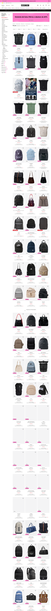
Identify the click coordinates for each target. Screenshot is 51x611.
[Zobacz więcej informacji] (18, 53)
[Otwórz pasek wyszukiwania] (48, 8)
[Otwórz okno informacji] (49, 1)
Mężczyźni (8, 5)
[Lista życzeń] (46, 5)
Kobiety (3, 5)
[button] (39, 25)
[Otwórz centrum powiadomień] (43, 5)
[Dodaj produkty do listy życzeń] (23, 32)
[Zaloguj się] (40, 5)
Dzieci (13, 5)
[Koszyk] (49, 5)
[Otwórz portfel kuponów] (37, 5)
